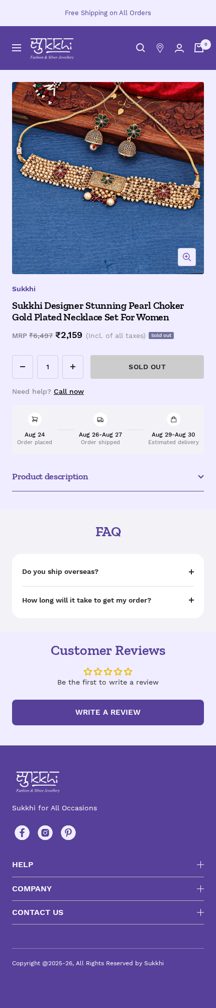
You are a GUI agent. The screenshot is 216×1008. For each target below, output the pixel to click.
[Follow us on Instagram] (45, 833)
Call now (69, 391)
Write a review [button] (108, 712)
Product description (50, 476)
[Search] (140, 47)
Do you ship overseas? (60, 571)
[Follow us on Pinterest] (68, 833)
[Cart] (199, 47)
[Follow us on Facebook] (22, 833)
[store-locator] (160, 48)
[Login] (179, 48)
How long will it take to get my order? (86, 600)
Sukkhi (24, 289)
